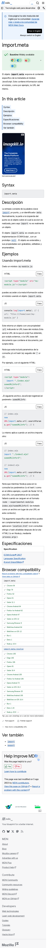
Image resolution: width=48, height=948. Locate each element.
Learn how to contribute (15, 771)
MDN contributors (20, 783)
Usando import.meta (16, 260)
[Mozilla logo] (10, 944)
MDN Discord (8, 894)
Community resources (12, 884)
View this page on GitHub (16, 786)
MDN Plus (7, 862)
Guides (5, 920)
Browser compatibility (13, 123)
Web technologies (10, 911)
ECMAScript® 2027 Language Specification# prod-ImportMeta (15, 558)
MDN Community (10, 880)
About (5, 844)
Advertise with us (10, 858)
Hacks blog (7, 934)
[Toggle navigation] (43, 3)
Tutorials (6, 925)
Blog (4, 848)
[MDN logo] (7, 819)
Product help (8, 867)
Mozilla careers (9, 853)
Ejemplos (7, 115)
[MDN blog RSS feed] (22, 831)
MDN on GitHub (9, 898)
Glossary (6, 930)
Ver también (8, 127)
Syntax (6, 107)
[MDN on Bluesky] (8, 831)
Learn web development (13, 916)
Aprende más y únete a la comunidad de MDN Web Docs (23, 22)
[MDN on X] (12, 831)
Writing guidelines (10, 889)
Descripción (8, 111)
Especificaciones (11, 119)
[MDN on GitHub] (3, 831)
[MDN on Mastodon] (17, 831)
